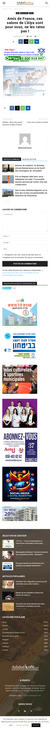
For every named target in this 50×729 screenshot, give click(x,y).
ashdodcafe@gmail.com (31, 695)
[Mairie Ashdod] (19, 359)
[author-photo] (25, 145)
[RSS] (31, 711)
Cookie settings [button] (22, 725)
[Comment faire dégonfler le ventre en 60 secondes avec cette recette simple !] (8, 584)
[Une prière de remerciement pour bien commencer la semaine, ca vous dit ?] (8, 607)
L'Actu (31, 13)
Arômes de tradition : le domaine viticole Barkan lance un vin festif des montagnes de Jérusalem (30, 168)
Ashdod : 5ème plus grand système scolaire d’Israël (12, 123)
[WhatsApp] (31, 41)
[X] (26, 41)
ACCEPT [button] (36, 725)
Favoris (5, 171)
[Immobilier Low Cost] (19, 520)
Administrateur (25, 148)
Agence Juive (18, 9)
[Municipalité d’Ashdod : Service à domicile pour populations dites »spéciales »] (8, 555)
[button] (4, 3)
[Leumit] (19, 427)
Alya (10, 9)
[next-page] (7, 201)
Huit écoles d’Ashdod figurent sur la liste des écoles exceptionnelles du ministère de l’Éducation (31, 193)
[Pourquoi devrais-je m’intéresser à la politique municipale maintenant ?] (7, 566)
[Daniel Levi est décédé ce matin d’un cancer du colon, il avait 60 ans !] (8, 596)
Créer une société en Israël (37, 122)
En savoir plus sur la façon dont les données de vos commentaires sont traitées (22, 272)
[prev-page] (3, 201)
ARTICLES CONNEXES (12, 159)
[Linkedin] (36, 41)
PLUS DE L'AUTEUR (29, 159)
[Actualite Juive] (19, 461)
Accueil (4, 9)
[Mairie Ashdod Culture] (19, 393)
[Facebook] (20, 41)
